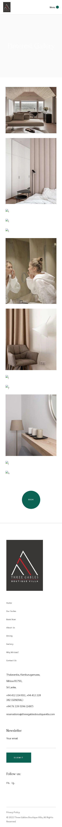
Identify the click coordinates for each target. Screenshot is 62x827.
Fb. (8, 782)
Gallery (9, 644)
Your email (12, 738)
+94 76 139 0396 (16, 706)
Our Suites (11, 611)
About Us (10, 627)
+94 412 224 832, (16, 695)
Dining (9, 635)
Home (9, 603)
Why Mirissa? (12, 652)
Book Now (11, 619)
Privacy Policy (13, 812)
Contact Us (11, 660)
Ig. (13, 782)
